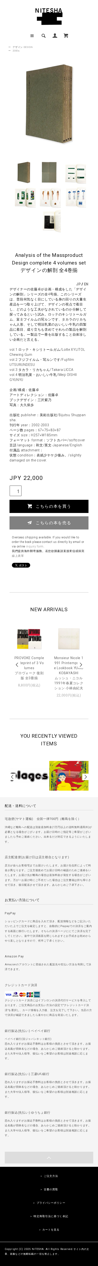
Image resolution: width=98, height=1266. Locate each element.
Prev (17, 665)
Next (81, 665)
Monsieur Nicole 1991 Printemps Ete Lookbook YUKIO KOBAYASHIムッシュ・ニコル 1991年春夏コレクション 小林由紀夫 (68, 673)
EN (86, 284)
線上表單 (18, 556)
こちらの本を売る (53, 522)
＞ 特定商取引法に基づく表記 (49, 1216)
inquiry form (35, 546)
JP (78, 284)
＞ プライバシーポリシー (49, 1202)
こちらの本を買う (53, 506)
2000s (16, 50)
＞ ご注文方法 (49, 1176)
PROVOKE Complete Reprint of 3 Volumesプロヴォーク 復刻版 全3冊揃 (29, 668)
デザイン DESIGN (23, 47)
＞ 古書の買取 (49, 1189)
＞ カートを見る (49, 1229)
